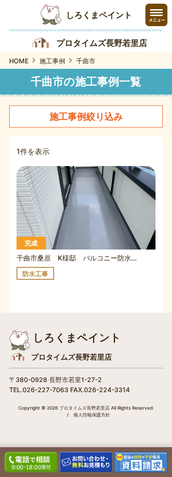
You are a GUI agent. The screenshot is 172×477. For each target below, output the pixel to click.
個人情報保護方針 (91, 414)
